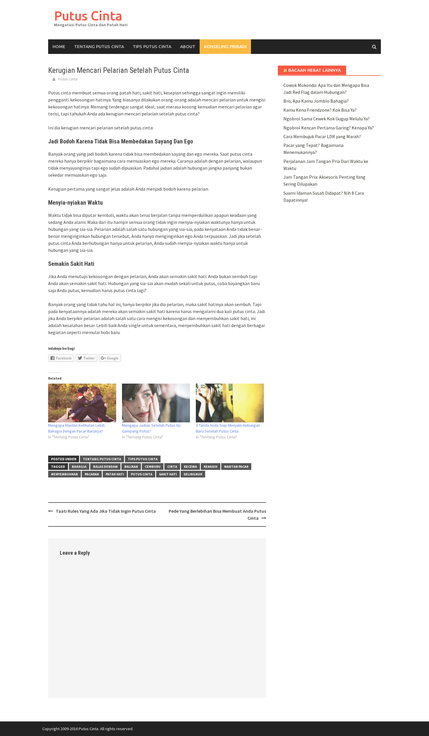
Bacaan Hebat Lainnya (314, 70)
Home (59, 46)
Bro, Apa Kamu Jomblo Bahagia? (316, 101)
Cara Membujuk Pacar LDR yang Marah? (322, 136)
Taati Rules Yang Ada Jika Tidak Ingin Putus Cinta (106, 511)
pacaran (92, 474)
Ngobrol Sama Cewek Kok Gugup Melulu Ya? (326, 119)
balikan (131, 466)
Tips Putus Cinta (152, 46)
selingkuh (193, 474)
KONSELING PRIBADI (225, 46)
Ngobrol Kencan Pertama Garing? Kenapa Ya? (328, 128)
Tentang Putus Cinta (99, 46)
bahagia (79, 466)
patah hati (115, 474)
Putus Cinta (88, 15)
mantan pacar (236, 466)
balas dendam (105, 466)
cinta (172, 466)
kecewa (190, 466)
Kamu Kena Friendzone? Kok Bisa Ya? (320, 110)
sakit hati (168, 474)
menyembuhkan (64, 474)
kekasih (210, 466)
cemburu (153, 466)
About (187, 46)
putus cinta (141, 474)
